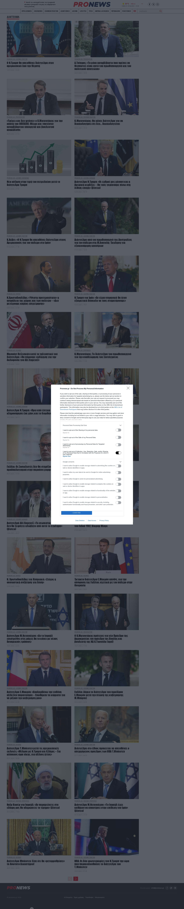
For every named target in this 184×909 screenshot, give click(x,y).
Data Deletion (80, 520)
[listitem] (92, 425)
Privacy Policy (104, 520)
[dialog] (92, 454)
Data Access (92, 520)
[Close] (129, 389)
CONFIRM (77, 513)
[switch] (118, 430)
